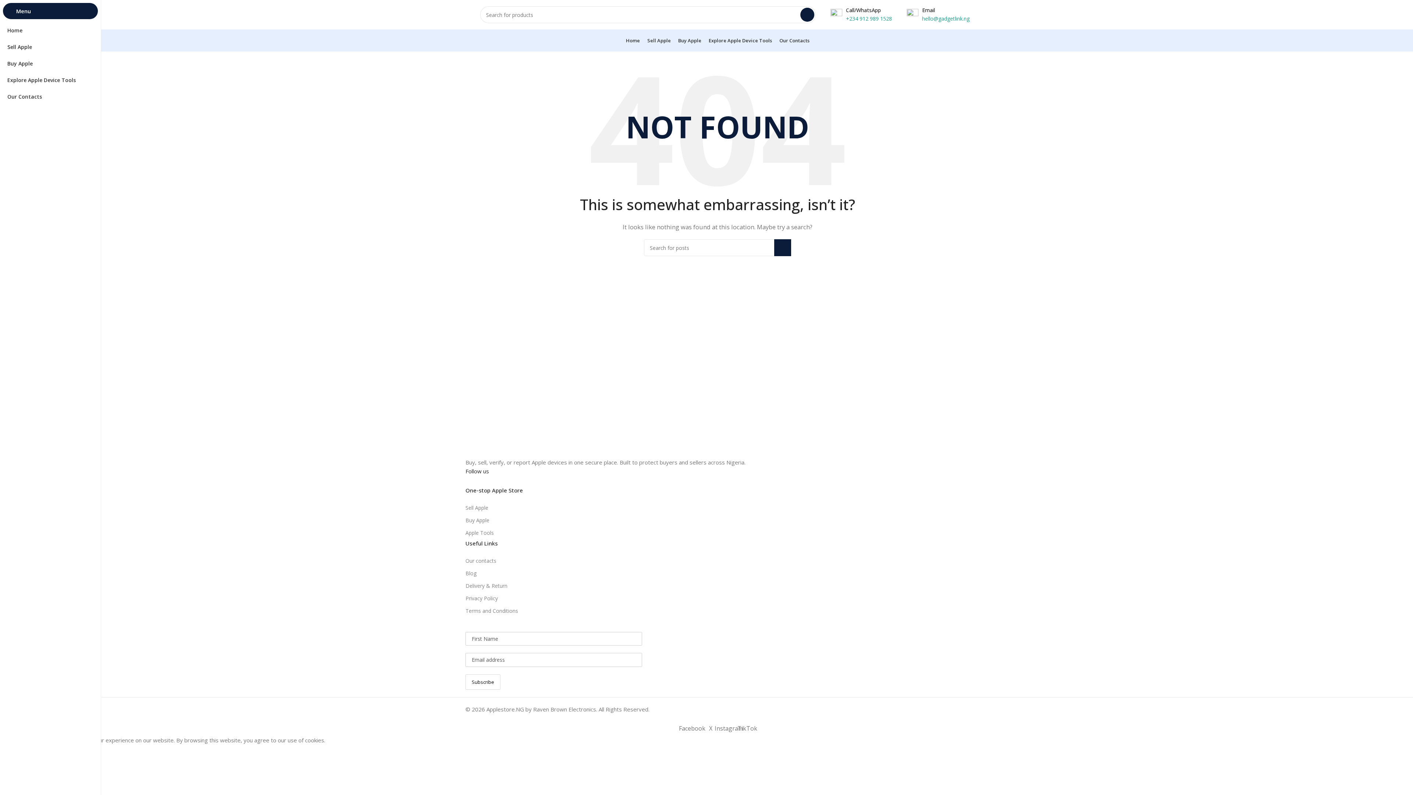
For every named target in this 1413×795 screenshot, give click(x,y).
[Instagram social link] (497, 481)
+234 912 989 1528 (869, 18)
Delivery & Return (486, 585)
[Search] (807, 15)
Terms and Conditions (491, 610)
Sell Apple (476, 507)
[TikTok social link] (510, 481)
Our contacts (480, 560)
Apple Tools (479, 532)
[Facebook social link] (471, 481)
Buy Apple (477, 520)
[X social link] (484, 481)
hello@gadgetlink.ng (946, 18)
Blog (471, 573)
